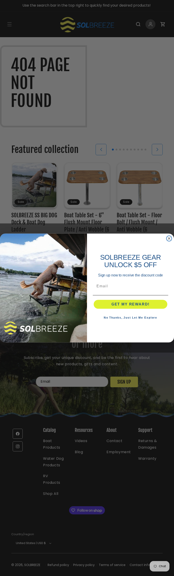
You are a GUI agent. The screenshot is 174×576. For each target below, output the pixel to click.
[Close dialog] (169, 238)
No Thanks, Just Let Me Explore (130, 317)
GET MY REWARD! (130, 304)
